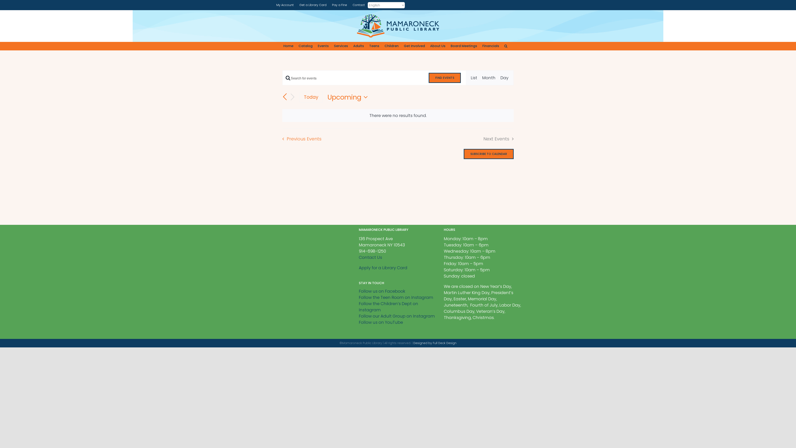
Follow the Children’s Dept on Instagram (388, 307)
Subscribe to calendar (488, 154)
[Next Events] (292, 97)
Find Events (444, 78)
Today (311, 97)
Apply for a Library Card (383, 268)
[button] (505, 46)
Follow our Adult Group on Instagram (397, 316)
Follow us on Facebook (382, 291)
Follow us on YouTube (381, 322)
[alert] (398, 115)
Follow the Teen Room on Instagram (396, 297)
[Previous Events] (284, 96)
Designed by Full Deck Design (434, 343)
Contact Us (370, 257)
